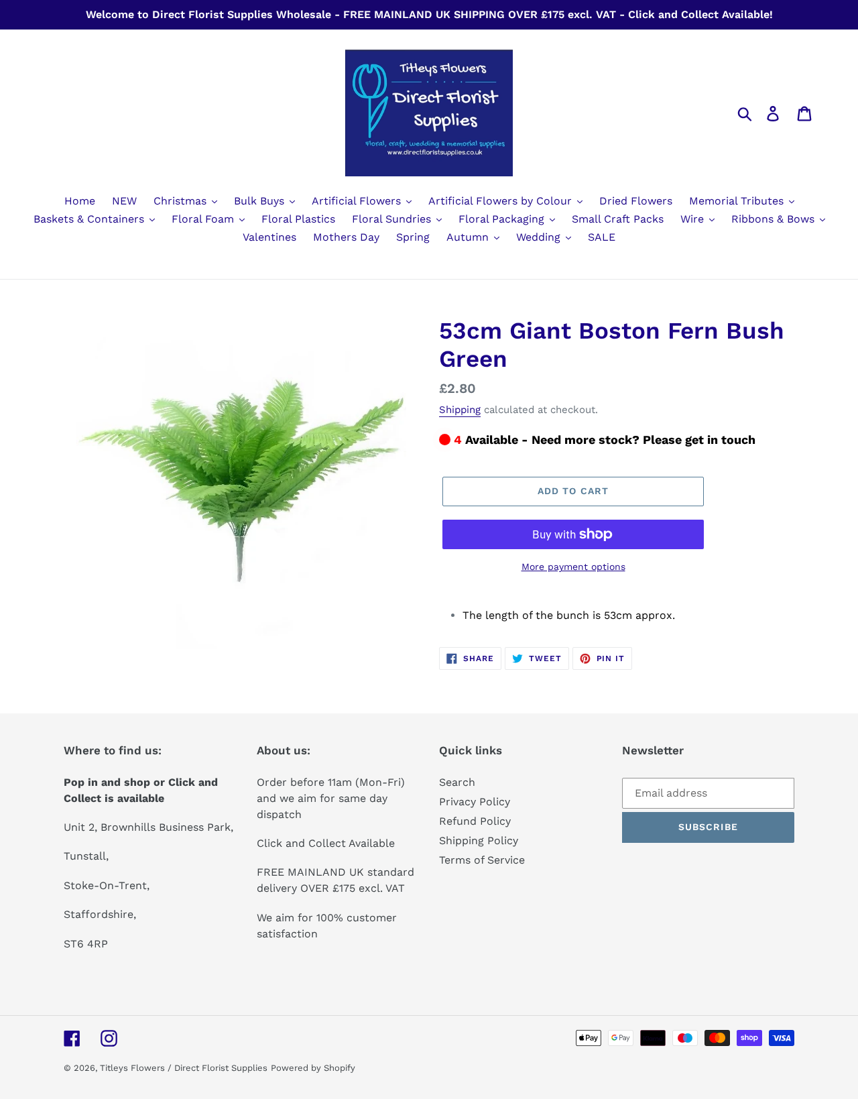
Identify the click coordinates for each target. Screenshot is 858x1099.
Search (457, 782)
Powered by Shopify (313, 1068)
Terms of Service (482, 860)
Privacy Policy (474, 801)
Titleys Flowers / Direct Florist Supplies (183, 1068)
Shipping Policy (478, 840)
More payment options (573, 566)
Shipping (460, 410)
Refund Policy (475, 821)
